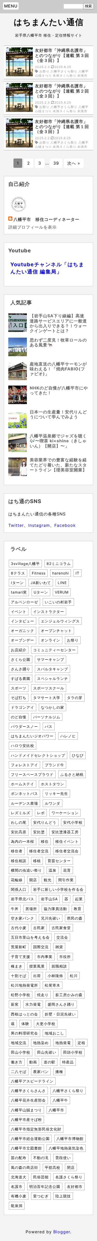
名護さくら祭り (69, 1177)
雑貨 (59, 947)
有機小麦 (18, 1196)
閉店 (71, 1167)
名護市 (17, 1186)
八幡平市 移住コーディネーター (46, 219)
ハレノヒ (68, 736)
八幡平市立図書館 (26, 1148)
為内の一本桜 (22, 841)
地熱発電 (63, 1042)
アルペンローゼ (24, 602)
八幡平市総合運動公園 (30, 1138)
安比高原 (18, 832)
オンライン (50, 640)
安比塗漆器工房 (65, 832)
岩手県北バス (22, 899)
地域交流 (18, 1042)
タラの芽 (75, 697)
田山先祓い (46, 1052)
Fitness (39, 573)
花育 (67, 870)
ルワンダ (52, 803)
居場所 (31, 908)
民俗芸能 (41, 1177)
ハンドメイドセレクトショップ (38, 755)
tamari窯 (19, 592)
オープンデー (22, 640)
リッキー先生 (56, 793)
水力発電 (33, 1004)
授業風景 (37, 966)
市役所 (65, 956)
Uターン (41, 592)
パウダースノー (24, 726)
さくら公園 (20, 659)
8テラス (18, 573)
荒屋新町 (18, 947)
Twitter (16, 525)
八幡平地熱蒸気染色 (66, 1148)
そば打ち (18, 697)
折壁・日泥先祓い (60, 1014)
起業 (79, 899)
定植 (81, 1042)
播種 (59, 1071)
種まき (17, 966)
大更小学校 (45, 1023)
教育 (77, 908)
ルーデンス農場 (24, 803)
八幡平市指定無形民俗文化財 (36, 1129)
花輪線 (17, 880)
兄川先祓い (50, 918)
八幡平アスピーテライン (32, 1081)
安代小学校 (73, 822)
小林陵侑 (55, 975)
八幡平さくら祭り (68, 1090)
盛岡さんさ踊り (61, 1004)
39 (56, 163)
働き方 (17, 1062)
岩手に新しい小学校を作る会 (58, 889)
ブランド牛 (54, 765)
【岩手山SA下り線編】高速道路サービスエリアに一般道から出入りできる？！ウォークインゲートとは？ (58, 323)
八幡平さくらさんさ (28, 1090)
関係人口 (18, 889)
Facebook (65, 525)
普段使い (63, 1157)
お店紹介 (18, 650)
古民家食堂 (61, 928)
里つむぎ (41, 1196)
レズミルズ (20, 813)
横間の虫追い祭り (26, 870)
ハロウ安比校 (22, 745)
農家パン (41, 1071)
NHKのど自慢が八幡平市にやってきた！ (59, 390)
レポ (41, 813)
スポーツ (18, 688)
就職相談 (59, 966)
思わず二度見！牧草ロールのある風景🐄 (58, 342)
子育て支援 (20, 956)
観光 (47, 880)
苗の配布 (18, 1157)
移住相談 (18, 861)
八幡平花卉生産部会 (28, 1100)
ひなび (78, 755)
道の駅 (49, 1062)
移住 (45, 841)
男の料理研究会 (24, 1033)
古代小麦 (18, 928)
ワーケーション (65, 813)
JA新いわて (41, 582)
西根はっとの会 (24, 1014)
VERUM (62, 592)
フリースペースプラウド (32, 774)
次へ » (73, 163)
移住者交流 (39, 851)
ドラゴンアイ (22, 707)
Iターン (17, 582)
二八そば (18, 1071)
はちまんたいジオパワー (32, 736)
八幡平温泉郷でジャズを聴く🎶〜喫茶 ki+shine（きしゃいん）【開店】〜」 (58, 440)
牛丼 (15, 908)
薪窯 (15, 1004)
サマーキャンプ (50, 659)
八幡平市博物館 (70, 1138)
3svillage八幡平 (25, 563)
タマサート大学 (46, 697)
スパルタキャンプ (52, 669)
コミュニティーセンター (54, 650)
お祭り (73, 640)
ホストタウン (52, 784)
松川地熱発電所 (24, 985)
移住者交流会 (67, 851)
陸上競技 (63, 1196)
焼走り (43, 995)
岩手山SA (49, 899)
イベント (18, 611)
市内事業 (45, 956)
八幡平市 (56, 1110)
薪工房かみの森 (69, 995)
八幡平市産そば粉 (26, 1119)
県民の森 (75, 918)
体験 (25, 1023)
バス (49, 726)
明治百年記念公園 (44, 1186)
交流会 (62, 937)
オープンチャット (56, 630)
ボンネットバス (24, 793)
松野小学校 (20, 995)
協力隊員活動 (55, 908)
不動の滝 (41, 1157)
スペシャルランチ (52, 678)
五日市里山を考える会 (30, 937)
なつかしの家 (52, 707)
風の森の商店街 (24, 1167)
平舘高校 (52, 1167)
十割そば (18, 975)
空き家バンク (22, 918)
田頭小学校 (73, 1052)
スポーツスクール (48, 688)
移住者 (17, 851)
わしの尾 (18, 822)
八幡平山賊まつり (26, 1110)
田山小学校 (20, 1052)
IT (77, 573)
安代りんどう (44, 822)
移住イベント (67, 841)
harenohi (60, 573)
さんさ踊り (20, 669)
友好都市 (75, 1186)
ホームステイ (22, 784)
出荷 (37, 975)
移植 (37, 861)
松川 (74, 975)
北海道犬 (18, 1177)
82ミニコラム (59, 563)
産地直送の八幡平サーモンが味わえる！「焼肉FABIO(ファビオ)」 (58, 368)
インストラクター (48, 611)
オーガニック (22, 630)
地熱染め (41, 1042)
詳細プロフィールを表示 (32, 227)
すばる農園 (20, 678)
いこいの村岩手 (58, 602)
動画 (33, 1062)
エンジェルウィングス (60, 621)
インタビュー (22, 621)
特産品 (68, 1062)
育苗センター (59, 861)
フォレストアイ (24, 765)
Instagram (39, 525)
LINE (62, 582)
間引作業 (66, 880)
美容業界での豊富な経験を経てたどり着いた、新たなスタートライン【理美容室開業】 (58, 464)
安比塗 (39, 832)
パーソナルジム (46, 717)
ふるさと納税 (72, 774)
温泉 (52, 870)
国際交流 (41, 947)
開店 (33, 880)
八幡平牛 (60, 1100)
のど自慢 (18, 717)
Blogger (61, 1231)
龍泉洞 (17, 1205)
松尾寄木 (52, 985)
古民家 (39, 928)
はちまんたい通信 (49, 22)
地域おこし (54, 1033)
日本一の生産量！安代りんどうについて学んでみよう (58, 414)
